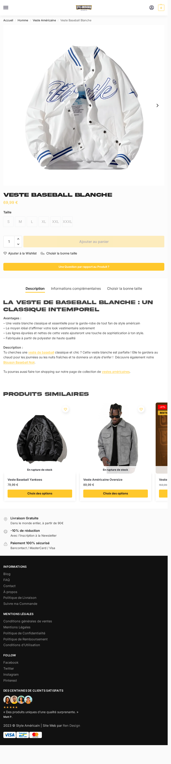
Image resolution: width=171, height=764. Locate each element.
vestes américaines (116, 371)
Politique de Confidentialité (24, 633)
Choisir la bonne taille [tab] (124, 288)
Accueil (8, 20)
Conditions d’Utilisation (21, 645)
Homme (23, 20)
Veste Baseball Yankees (25, 479)
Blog (6, 574)
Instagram (11, 675)
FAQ (6, 580)
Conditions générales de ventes (27, 621)
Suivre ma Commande (20, 604)
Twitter (8, 669)
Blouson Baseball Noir (19, 362)
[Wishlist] (65, 409)
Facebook (10, 663)
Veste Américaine (44, 20)
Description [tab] (35, 288)
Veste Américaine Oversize (102, 479)
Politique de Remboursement (25, 639)
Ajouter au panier (94, 241)
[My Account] (151, 8)
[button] (160, 8)
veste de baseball (41, 352)
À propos (10, 592)
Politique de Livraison (20, 598)
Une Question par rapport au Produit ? (84, 266)
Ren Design (71, 726)
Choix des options (39, 493)
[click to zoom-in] (83, 105)
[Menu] (10, 7)
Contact (9, 586)
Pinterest (10, 681)
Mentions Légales (17, 627)
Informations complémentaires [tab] (76, 288)
